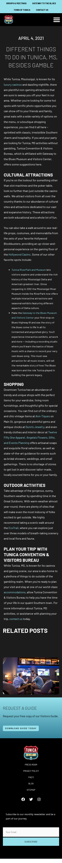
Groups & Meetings (16, 3)
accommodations (15, 592)
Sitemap (31, 790)
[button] (56, 19)
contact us (15, 619)
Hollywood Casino (20, 254)
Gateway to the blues (44, 3)
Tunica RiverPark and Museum (29, 269)
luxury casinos (13, 84)
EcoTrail (13, 528)
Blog (31, 783)
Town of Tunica (22, 10)
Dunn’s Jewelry (35, 427)
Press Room (31, 764)
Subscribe (31, 841)
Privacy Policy (31, 771)
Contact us (42, 10)
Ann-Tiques (42, 416)
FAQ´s (31, 777)
